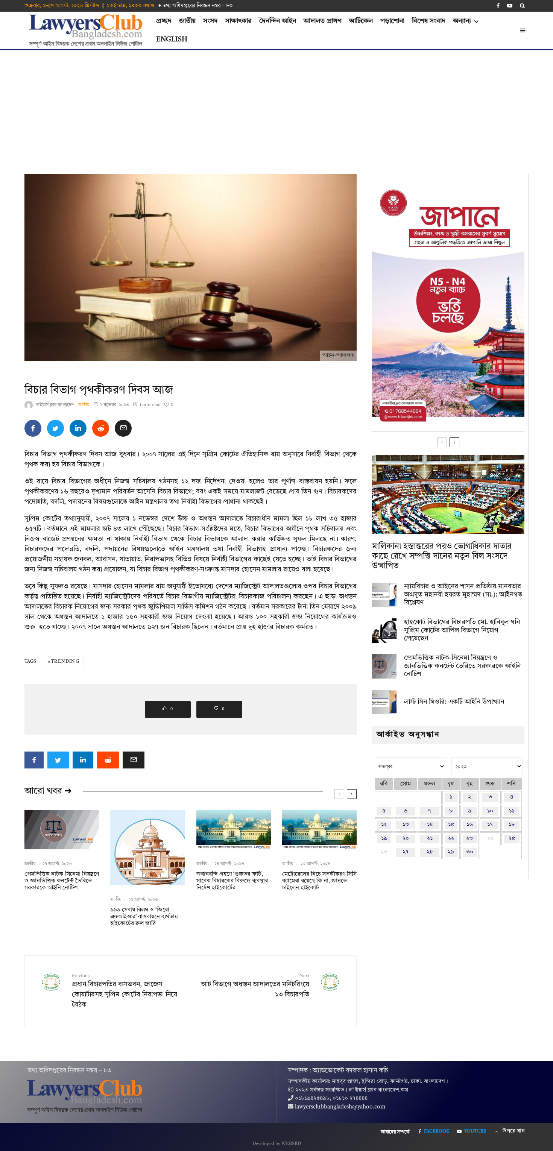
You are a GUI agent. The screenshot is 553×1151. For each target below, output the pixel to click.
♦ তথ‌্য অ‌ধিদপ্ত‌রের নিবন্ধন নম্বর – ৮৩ (195, 5)
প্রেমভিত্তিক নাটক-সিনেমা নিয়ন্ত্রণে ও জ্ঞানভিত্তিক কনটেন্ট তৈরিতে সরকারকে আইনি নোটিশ (61, 881)
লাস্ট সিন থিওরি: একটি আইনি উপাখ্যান (454, 701)
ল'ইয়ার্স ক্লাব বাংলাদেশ (55, 405)
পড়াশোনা (392, 21)
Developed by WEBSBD (276, 1144)
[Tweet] (55, 428)
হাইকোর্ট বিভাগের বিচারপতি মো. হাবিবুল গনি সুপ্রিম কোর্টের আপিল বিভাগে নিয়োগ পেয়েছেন (462, 630)
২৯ (451, 852)
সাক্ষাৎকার (238, 21)
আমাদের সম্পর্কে (395, 1132)
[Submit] (100, 428)
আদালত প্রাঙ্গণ (323, 21)
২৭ (406, 852)
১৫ (451, 825)
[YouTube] (509, 5)
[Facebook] (498, 5)
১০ (490, 811)
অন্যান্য (462, 21)
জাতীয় (187, 21)
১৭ (490, 825)
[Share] (32, 428)
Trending (65, 661)
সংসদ (210, 21)
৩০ (469, 852)
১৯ (384, 838)
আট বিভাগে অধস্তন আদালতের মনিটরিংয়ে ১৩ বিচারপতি (255, 986)
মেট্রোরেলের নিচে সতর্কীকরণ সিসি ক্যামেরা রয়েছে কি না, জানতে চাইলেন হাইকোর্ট (319, 881)
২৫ (512, 838)
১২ (384, 825)
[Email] (123, 428)
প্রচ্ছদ (164, 21)
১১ (511, 811)
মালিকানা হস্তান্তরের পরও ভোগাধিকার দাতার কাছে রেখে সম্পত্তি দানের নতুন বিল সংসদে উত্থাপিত (442, 556)
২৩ (469, 838)
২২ (451, 838)
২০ (406, 838)
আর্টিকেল (361, 21)
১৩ (406, 825)
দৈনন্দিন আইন (277, 21)
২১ (430, 838)
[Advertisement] (276, 106)
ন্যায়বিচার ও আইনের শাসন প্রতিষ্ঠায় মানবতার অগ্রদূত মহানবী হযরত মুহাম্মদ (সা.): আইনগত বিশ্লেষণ (463, 594)
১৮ (512, 825)
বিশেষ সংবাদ (428, 21)
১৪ (430, 825)
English (171, 39)
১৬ (469, 825)
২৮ (430, 852)
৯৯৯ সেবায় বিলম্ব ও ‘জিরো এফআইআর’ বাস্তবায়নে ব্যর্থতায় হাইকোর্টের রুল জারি (144, 916)
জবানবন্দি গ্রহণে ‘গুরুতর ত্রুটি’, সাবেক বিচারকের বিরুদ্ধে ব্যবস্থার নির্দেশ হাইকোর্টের (232, 881)
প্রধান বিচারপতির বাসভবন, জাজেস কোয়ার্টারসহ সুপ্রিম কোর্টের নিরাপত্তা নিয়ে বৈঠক (124, 991)
